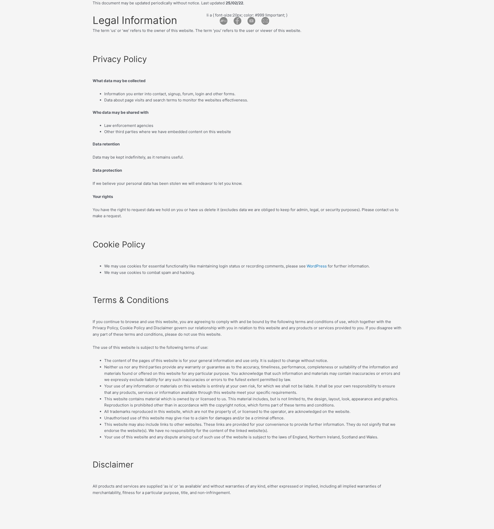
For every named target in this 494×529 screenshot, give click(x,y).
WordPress (317, 266)
